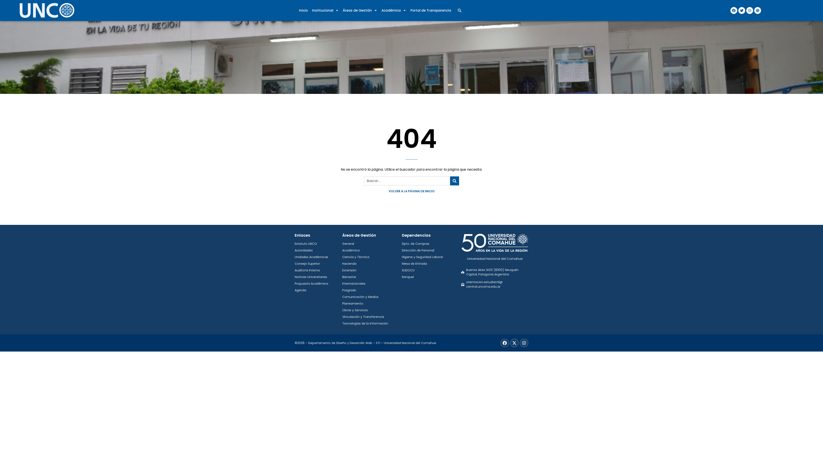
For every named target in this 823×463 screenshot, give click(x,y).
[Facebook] (733, 10)
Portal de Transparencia (430, 10)
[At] (757, 10)
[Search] (454, 180)
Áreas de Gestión (357, 10)
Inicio (303, 10)
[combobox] (407, 180)
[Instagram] (749, 10)
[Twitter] (741, 10)
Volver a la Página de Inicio (412, 191)
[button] (459, 10)
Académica (391, 10)
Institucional (322, 10)
